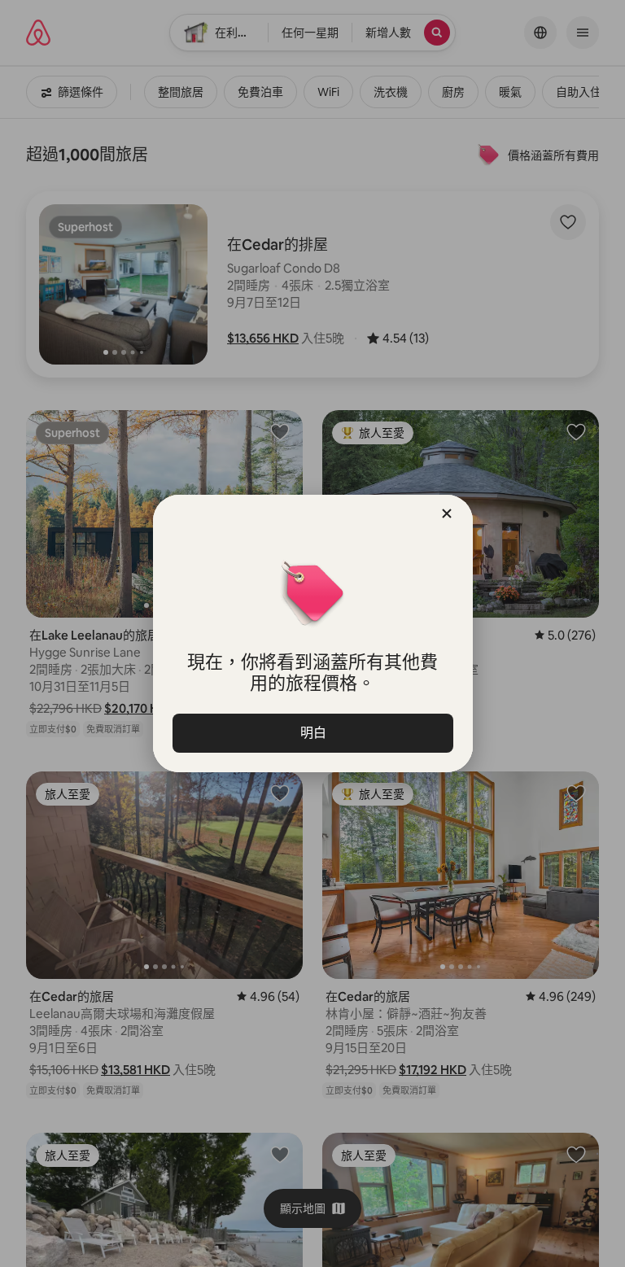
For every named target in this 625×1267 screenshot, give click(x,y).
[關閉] (446, 513)
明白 (312, 732)
